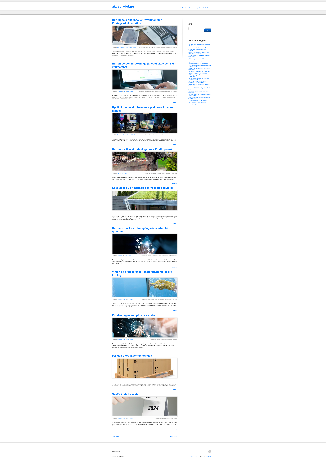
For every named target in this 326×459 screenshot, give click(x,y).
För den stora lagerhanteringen (132, 355)
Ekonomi (191, 8)
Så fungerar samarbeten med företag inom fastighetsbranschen (198, 52)
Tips (127, 47)
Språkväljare (206, 8)
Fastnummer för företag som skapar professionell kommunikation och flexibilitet (198, 49)
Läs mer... (175, 59)
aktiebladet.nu (123, 6)
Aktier (118, 47)
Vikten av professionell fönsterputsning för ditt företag (142, 273)
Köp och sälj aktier (182, 8)
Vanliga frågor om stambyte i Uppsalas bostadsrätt (199, 56)
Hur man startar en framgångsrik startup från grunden (141, 229)
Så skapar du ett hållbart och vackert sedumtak (143, 188)
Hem (173, 8)
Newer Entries (174, 436)
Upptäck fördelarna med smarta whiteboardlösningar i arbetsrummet (198, 62)
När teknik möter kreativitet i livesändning (199, 71)
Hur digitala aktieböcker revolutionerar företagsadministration (137, 21)
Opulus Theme (193, 456)
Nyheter (199, 8)
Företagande (122, 47)
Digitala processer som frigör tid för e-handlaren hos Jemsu (199, 59)
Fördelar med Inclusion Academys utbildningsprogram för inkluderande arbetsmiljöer (198, 75)
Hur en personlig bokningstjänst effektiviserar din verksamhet (144, 65)
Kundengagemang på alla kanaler (133, 315)
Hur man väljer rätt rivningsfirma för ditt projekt (142, 149)
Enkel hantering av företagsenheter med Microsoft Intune (199, 65)
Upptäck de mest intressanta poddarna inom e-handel (142, 108)
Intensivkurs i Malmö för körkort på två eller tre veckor (199, 45)
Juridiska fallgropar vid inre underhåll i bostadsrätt (199, 69)
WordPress (208, 456)
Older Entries (115, 436)
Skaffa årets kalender (125, 394)
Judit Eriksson (133, 47)
